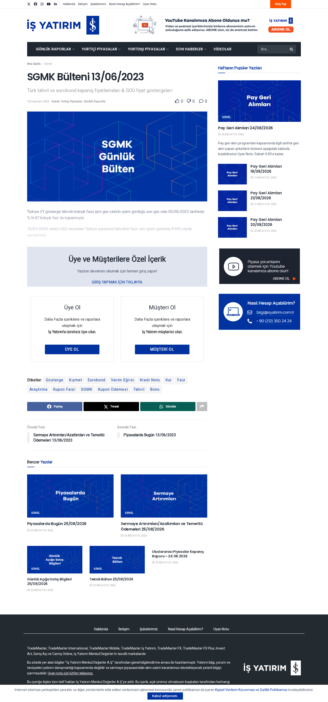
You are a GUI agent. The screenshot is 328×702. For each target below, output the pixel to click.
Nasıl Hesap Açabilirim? (124, 4)
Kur (168, 380)
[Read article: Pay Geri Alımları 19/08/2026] (232, 174)
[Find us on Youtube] (49, 4)
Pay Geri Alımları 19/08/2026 (266, 169)
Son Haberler (189, 49)
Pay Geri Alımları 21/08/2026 (266, 195)
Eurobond (96, 380)
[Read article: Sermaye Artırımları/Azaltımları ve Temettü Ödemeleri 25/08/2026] (164, 496)
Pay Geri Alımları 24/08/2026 (245, 128)
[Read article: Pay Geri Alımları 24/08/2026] (259, 101)
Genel (48, 63)
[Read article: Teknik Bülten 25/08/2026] (117, 559)
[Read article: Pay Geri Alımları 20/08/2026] (232, 227)
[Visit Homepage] (63, 25)
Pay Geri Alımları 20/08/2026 (266, 222)
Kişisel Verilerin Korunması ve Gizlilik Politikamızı (251, 690)
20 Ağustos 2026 (264, 230)
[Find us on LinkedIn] (55, 4)
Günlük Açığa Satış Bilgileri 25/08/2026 (49, 581)
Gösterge (54, 380)
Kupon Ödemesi (113, 389)
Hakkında (69, 4)
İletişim (83, 4)
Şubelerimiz (98, 4)
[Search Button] (291, 49)
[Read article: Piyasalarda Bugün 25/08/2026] (70, 496)
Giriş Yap (280, 4)
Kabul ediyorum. (165, 696)
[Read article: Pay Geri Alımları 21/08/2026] (232, 200)
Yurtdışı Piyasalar (146, 49)
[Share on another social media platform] (202, 406)
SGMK (86, 389)
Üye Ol (72, 349)
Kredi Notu (150, 380)
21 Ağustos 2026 (264, 204)
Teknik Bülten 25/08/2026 (111, 579)
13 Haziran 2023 (38, 101)
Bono (155, 389)
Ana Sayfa (34, 63)
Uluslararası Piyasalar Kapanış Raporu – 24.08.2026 (178, 554)
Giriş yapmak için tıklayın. (117, 282)
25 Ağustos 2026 (41, 530)
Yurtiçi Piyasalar (99, 49)
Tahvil (139, 389)
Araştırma (39, 389)
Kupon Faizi (64, 389)
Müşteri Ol (162, 349)
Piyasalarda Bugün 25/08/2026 (56, 523)
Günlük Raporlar (53, 49)
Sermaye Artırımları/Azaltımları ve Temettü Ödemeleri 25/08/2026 (162, 526)
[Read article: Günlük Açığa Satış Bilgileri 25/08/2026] (54, 559)
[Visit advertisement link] (213, 25)
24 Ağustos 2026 (166, 562)
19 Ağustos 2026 (264, 177)
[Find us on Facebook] (35, 4)
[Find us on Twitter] (28, 4)
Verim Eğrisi (122, 380)
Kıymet (75, 380)
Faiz (181, 380)
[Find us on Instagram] (42, 4)
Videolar (222, 49)
